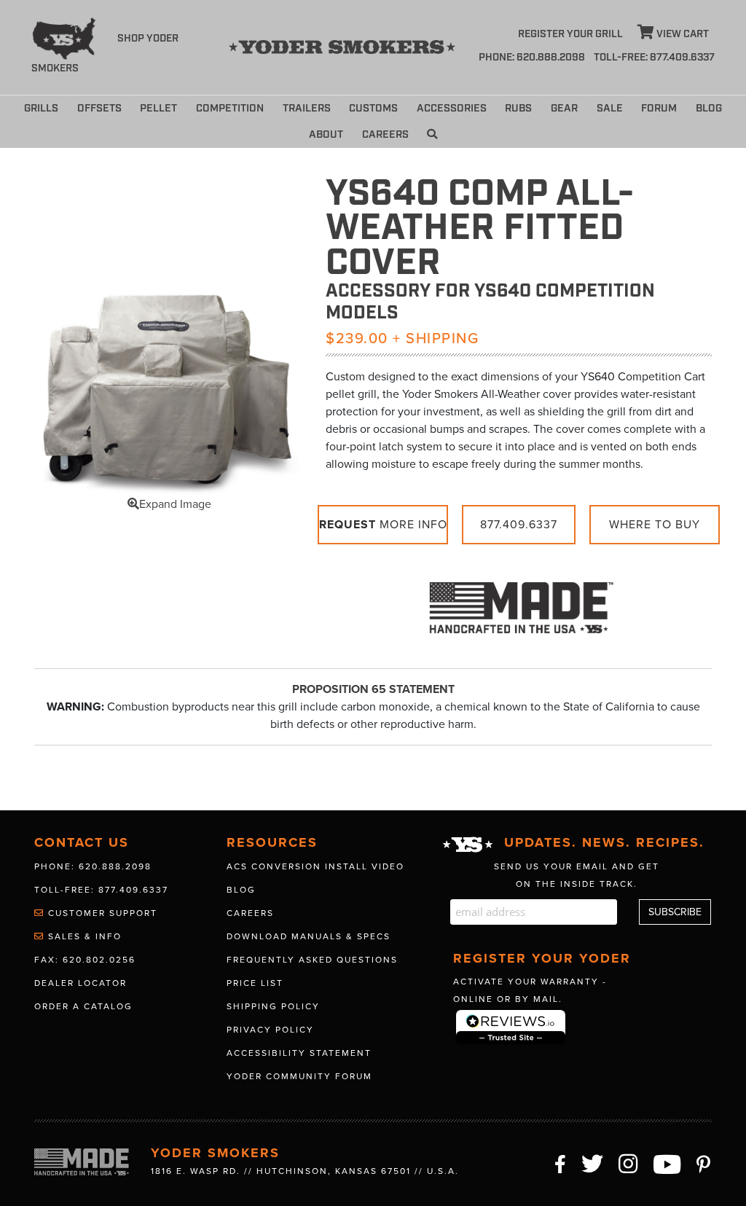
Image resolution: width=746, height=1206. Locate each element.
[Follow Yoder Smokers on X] (593, 1162)
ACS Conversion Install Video (315, 866)
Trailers (307, 108)
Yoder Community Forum (299, 1076)
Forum (659, 108)
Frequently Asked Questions (312, 960)
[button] (432, 135)
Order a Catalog (83, 1006)
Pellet (158, 108)
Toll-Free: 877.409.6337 (101, 890)
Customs (373, 108)
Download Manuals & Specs (308, 936)
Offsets (99, 108)
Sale (610, 108)
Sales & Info (83, 936)
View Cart (681, 34)
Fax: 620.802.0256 (85, 960)
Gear (564, 108)
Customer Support (100, 913)
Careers (385, 134)
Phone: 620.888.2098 (532, 57)
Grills (41, 108)
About (326, 134)
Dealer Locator (80, 983)
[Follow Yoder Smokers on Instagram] (629, 1162)
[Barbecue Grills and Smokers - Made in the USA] (518, 601)
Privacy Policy (270, 1030)
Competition (230, 108)
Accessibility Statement (299, 1053)
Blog (709, 108)
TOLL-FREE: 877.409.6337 (654, 57)
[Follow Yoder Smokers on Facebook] (561, 1162)
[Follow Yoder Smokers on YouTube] (668, 1162)
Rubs (518, 108)
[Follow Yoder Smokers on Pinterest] (704, 1162)
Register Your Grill (570, 34)
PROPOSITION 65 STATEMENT (373, 689)
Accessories (452, 108)
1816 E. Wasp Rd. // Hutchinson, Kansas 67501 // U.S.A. (305, 1171)
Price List (255, 983)
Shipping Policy (273, 1006)
